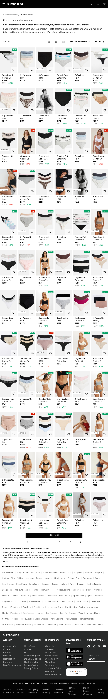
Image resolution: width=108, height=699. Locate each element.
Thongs (40, 613)
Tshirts (20, 578)
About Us (49, 646)
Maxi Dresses (71, 619)
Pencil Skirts (39, 607)
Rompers (99, 596)
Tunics (82, 607)
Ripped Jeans (78, 596)
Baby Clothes (23, 573)
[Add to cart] (14, 70)
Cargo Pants (7, 602)
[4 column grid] (49, 41)
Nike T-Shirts (79, 625)
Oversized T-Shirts (95, 625)
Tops (78, 578)
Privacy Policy (31, 668)
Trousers (80, 584)
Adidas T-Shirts (32, 590)
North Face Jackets (10, 619)
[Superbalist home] (15, 4)
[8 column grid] (63, 41)
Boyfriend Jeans (93, 613)
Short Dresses (65, 625)
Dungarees (7, 590)
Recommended (78, 42)
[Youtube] (104, 646)
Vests (80, 613)
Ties (13, 578)
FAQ (26, 653)
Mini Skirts (25, 596)
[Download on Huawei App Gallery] (74, 664)
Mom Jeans (15, 613)
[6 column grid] (56, 41)
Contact (28, 649)
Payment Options (32, 656)
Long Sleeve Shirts (55, 607)
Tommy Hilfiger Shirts (11, 607)
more (6, 561)
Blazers (54, 584)
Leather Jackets (94, 584)
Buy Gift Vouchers (12, 665)
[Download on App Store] (74, 650)
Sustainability (51, 659)
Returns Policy (31, 665)
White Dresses (35, 602)
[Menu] (85, 670)
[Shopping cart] (104, 4)
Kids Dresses (78, 590)
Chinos (71, 578)
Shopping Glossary (33, 691)
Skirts (97, 578)
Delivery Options (32, 659)
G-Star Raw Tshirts (52, 602)
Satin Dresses (39, 625)
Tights (89, 596)
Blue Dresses (28, 613)
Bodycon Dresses (23, 625)
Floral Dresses (38, 596)
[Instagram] (93, 646)
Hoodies (45, 584)
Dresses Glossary (46, 691)
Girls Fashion (65, 573)
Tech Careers (51, 656)
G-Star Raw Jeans (50, 573)
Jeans (11, 584)
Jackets (63, 584)
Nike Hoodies (71, 607)
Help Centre (30, 646)
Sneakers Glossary (58, 691)
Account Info (9, 646)
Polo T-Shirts (67, 602)
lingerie (65, 32)
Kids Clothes (59, 578)
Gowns (97, 590)
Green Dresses (41, 619)
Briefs (89, 590)
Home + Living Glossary (71, 691)
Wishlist (7, 656)
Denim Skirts (96, 602)
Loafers (5, 578)
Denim (39, 578)
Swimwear (87, 578)
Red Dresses (7, 625)
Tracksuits (18, 590)
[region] (8, 60)
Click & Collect (31, 662)
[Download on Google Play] (74, 657)
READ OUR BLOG (94, 657)
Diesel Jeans (21, 584)
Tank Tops (27, 607)
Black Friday (101, 691)
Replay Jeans (26, 619)
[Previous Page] (27, 542)
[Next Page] (81, 542)
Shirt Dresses (51, 613)
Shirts (15, 596)
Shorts (5, 613)
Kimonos (89, 573)
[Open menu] (3, 4)
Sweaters (6, 596)
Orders (6, 649)
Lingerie (98, 573)
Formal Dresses (48, 590)
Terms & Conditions (8, 691)
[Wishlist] (98, 4)
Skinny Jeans (20, 602)
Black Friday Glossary (87, 691)
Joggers (48, 578)
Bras (4, 584)
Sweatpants (92, 607)
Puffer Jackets (56, 619)
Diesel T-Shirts (82, 602)
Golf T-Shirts (64, 596)
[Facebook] (88, 646)
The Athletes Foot (53, 675)
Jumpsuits (78, 573)
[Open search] (91, 4)
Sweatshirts (51, 596)
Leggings (30, 578)
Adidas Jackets (63, 590)
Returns (7, 653)
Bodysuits (35, 573)
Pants (72, 584)
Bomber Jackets (87, 619)
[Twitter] (99, 646)
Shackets (52, 625)
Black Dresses (8, 573)
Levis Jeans (34, 584)
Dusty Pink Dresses (68, 613)
